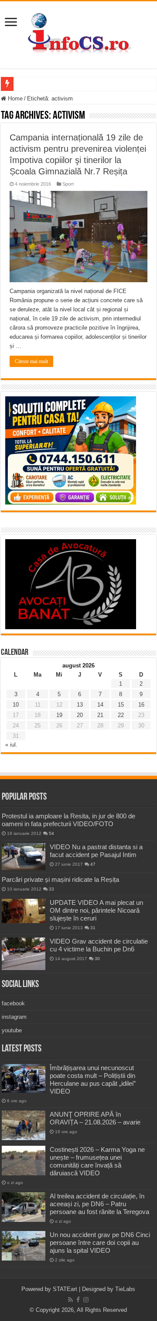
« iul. (11, 744)
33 (51, 889)
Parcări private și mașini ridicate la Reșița (60, 879)
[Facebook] (78, 1299)
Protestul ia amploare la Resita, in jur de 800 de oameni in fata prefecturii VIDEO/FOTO (68, 819)
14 (100, 704)
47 (93, 864)
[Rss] (70, 1299)
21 (100, 715)
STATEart (65, 1289)
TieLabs (125, 1289)
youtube (12, 1030)
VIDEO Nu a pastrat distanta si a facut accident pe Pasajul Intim (96, 850)
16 (141, 704)
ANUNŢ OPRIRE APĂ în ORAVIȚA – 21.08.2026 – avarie (95, 1118)
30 (97, 958)
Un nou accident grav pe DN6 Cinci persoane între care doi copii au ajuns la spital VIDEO (100, 1242)
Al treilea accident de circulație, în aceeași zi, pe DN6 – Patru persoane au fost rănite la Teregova (99, 1203)
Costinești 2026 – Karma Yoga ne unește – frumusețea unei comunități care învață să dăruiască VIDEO (97, 1161)
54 (51, 833)
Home (14, 98)
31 (93, 927)
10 (16, 704)
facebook (13, 1003)
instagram (14, 1017)
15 (121, 704)
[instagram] (85, 1299)
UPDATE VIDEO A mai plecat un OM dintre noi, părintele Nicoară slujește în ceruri (96, 910)
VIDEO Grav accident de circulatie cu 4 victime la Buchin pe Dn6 (99, 945)
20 (80, 715)
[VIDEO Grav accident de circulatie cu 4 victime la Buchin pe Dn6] (23, 953)
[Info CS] (78, 33)
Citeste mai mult (31, 361)
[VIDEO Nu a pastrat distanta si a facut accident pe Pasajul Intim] (23, 856)
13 (80, 704)
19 (59, 715)
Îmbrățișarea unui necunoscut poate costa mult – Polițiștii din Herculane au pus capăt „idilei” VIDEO (93, 1079)
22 (121, 715)
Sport (68, 184)
